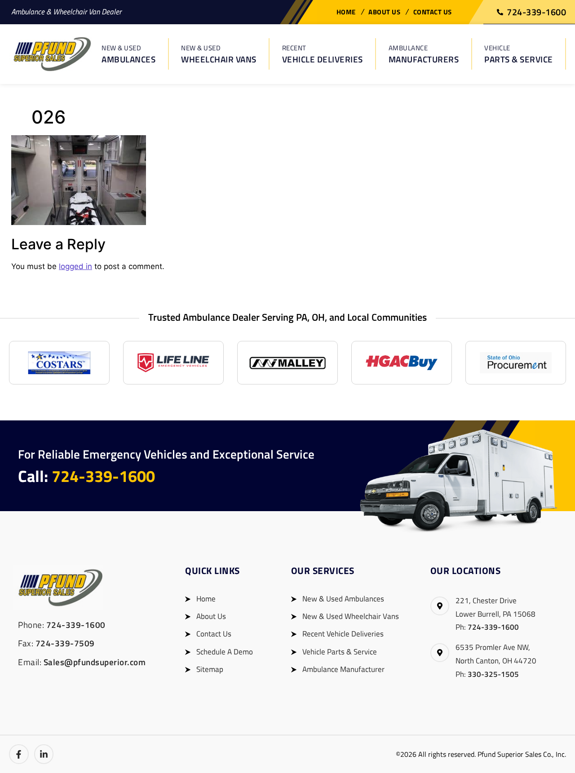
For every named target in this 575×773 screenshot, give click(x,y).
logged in (75, 266)
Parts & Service (518, 54)
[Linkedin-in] (44, 754)
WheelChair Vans (219, 54)
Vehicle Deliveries (322, 54)
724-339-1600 (103, 476)
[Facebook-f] (19, 754)
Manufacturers (424, 54)
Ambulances (128, 54)
